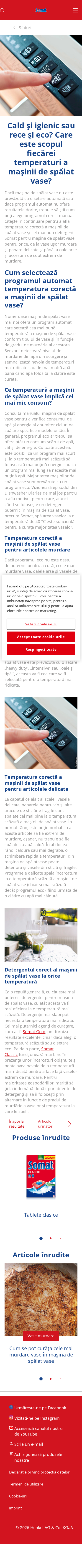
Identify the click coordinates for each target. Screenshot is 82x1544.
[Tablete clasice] (41, 1188)
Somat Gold (34, 1031)
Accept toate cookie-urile (41, 636)
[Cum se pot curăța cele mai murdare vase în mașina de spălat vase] (41, 1317)
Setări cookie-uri (40, 624)
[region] (41, 617)
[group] (41, 1196)
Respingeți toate (41, 649)
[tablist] (41, 1238)
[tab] (41, 1238)
